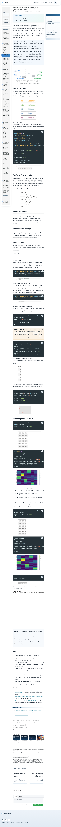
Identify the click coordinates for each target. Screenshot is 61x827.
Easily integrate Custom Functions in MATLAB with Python (6, 70)
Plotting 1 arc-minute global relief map (6, 170)
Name (4, 12)
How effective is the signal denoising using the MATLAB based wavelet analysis (6, 63)
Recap (47, 36)
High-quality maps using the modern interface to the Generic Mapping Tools (6, 144)
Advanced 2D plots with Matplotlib (6, 173)
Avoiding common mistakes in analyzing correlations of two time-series (6, 78)
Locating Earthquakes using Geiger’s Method (6, 110)
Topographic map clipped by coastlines (6, 136)
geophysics (22, 725)
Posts (8, 822)
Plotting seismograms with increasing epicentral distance (6, 128)
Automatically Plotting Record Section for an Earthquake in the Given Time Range (6, 167)
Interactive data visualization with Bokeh (6, 199)
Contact (26, 822)
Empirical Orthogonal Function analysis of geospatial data (29, 696)
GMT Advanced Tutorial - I (5, 148)
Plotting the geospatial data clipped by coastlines (5, 133)
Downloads (18, 822)
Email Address (5, 17)
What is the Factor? (49, 21)
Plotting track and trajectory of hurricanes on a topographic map (6, 158)
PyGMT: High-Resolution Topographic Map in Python (6, 162)
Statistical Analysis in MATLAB (6, 104)
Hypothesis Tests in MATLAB (6, 94)
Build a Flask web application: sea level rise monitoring (6, 202)
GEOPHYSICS (28, 11)
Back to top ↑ (58, 825)
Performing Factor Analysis (50, 34)
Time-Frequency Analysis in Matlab (6, 44)
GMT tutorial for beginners (5, 150)
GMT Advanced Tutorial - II (5, 123)
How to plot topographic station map (6, 140)
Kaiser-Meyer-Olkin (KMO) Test (52, 30)
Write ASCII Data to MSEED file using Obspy (6, 188)
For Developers (36, 2)
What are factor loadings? (50, 23)
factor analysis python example (23, 720)
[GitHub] (2, 820)
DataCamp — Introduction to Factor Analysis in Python (28, 710)
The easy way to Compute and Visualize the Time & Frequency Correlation (6, 86)
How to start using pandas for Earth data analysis (26, 700)
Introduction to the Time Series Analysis (6, 99)
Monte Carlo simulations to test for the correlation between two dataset (6, 114)
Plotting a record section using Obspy (6, 181)
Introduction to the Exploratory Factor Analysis (5, 55)
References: (48, 38)
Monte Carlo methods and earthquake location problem (6, 90)
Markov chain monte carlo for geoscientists (24, 742)
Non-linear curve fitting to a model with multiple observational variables (5, 51)
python (34, 722)
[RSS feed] (9, 820)
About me (51, 2)
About (22, 822)
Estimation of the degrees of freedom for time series (6, 107)
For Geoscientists (44, 2)
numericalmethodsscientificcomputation (22, 722)
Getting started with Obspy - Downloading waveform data (6, 184)
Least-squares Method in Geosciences (5, 47)
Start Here (3, 822)
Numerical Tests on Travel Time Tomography (6, 67)
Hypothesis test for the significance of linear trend (6, 73)
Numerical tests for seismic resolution (6, 41)
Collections (12, 822)
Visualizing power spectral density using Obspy (6, 191)
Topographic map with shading (6, 125)
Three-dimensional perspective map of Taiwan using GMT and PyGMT (6, 154)
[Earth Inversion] (6, 2)
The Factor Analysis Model (50, 19)
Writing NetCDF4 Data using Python (6, 96)
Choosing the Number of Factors (52, 32)
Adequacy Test (48, 25)
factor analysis (35, 720)
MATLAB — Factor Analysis (21, 715)
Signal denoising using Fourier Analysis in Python (6, 82)
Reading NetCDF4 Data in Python (5, 101)
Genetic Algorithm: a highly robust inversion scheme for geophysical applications (6, 33)
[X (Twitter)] (6, 820)
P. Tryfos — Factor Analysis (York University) (25, 713)
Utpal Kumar (15, 11)
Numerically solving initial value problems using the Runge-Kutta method (6, 38)
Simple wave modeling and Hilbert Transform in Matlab (6, 58)
